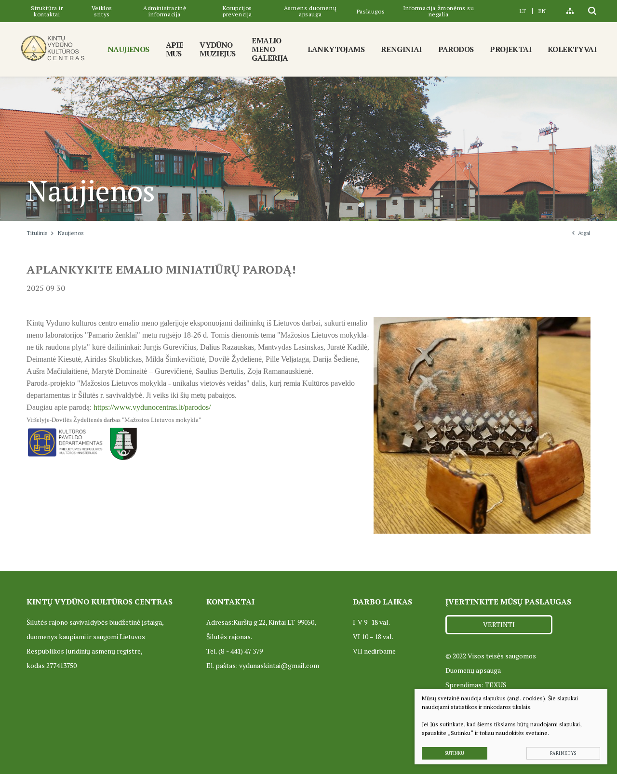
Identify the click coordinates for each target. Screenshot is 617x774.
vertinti (499, 624)
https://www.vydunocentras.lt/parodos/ (152, 407)
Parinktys (563, 753)
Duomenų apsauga (473, 670)
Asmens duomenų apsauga (310, 11)
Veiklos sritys (102, 11)
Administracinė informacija (164, 11)
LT (523, 10)
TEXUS (496, 684)
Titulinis (37, 232)
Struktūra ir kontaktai (47, 11)
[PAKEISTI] (52, 48)
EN (542, 10)
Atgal (584, 232)
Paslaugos (371, 11)
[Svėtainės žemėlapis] (570, 11)
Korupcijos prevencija (237, 11)
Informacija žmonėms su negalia (438, 11)
